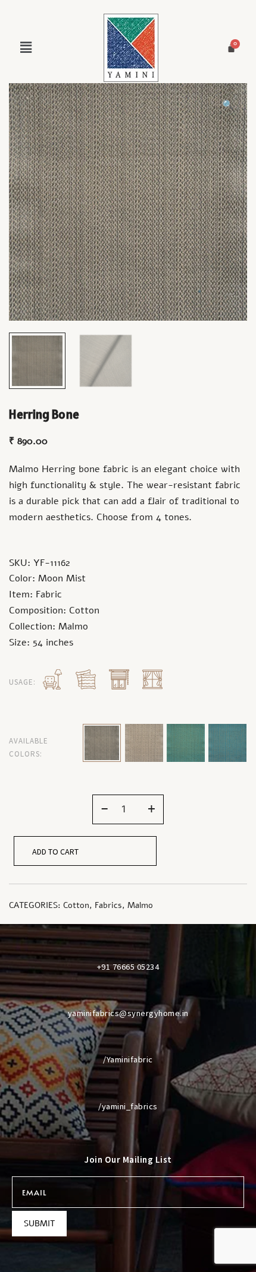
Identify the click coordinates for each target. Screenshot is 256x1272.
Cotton (76, 905)
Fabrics (108, 905)
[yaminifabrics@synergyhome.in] (128, 991)
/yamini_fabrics (128, 1106)
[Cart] (231, 47)
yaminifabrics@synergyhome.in (128, 1013)
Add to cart (55, 851)
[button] (25, 47)
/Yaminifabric (128, 1059)
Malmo (140, 905)
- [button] (104, 808)
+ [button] (151, 808)
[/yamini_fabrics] (128, 1084)
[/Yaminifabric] (128, 1037)
